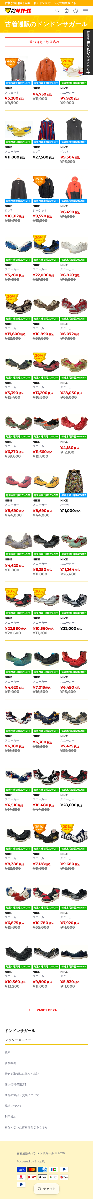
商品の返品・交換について (22, 1095)
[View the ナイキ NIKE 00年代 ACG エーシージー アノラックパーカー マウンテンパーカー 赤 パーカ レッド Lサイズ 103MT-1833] (74, 188)
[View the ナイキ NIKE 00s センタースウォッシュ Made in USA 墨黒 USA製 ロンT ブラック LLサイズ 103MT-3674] (19, 188)
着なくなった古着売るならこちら (26, 1127)
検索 (7, 1052)
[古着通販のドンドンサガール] (18, 10)
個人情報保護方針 (16, 1084)
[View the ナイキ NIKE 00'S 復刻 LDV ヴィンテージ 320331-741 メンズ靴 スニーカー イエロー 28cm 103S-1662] (19, 129)
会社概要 (10, 1063)
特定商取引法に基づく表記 (22, 1073)
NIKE (8, 88)
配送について (13, 1106)
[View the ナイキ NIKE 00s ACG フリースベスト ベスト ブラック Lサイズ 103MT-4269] (74, 129)
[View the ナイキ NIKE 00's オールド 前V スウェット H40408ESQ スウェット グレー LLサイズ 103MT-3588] (19, 70)
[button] (57, 10)
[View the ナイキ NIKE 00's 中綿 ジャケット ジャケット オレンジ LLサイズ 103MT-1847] (47, 70)
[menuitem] (57, 10)
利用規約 (10, 1116)
